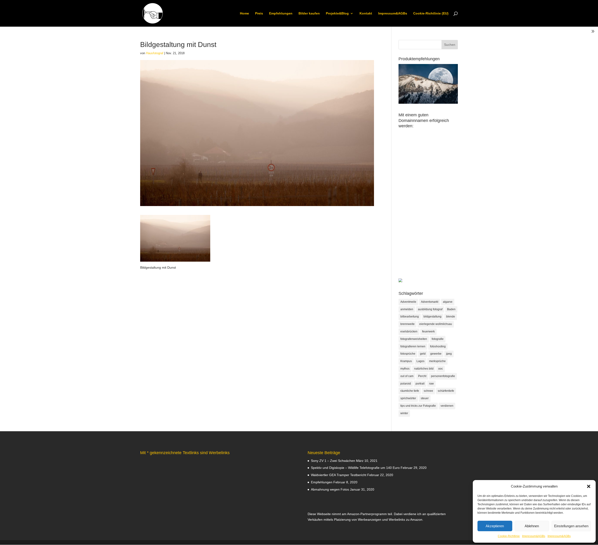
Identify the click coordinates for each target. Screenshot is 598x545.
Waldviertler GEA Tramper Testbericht (338, 475)
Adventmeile (408, 301)
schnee (428, 390)
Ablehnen (532, 526)
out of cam (406, 376)
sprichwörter (408, 398)
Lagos (420, 361)
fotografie (438, 339)
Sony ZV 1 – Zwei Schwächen (333, 461)
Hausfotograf (154, 53)
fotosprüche (407, 353)
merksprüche (437, 361)
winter (404, 413)
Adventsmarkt (429, 301)
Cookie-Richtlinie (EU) (430, 13)
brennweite (407, 324)
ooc (440, 368)
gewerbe (435, 353)
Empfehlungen (280, 13)
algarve (447, 301)
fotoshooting (438, 346)
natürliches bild (424, 368)
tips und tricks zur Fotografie (418, 405)
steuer (425, 398)
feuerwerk (428, 331)
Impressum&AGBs (533, 536)
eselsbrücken (408, 331)
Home (244, 13)
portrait (420, 383)
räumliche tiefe (409, 390)
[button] (588, 486)
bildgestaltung (432, 316)
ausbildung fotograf (430, 309)
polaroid (405, 383)
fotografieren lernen (412, 346)
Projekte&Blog (337, 13)
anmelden (406, 309)
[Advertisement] (428, 208)
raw (431, 383)
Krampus (406, 361)
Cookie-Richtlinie (509, 536)
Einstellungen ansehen (571, 526)
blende (450, 316)
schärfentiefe (446, 390)
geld (423, 353)
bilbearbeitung (409, 316)
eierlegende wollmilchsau (435, 324)
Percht (422, 376)
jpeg (449, 353)
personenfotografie (443, 376)
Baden (451, 309)
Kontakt (366, 13)
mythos (404, 368)
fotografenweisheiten (413, 339)
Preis (259, 13)
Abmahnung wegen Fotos (330, 489)
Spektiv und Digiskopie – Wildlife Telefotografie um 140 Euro (355, 468)
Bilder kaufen (309, 13)
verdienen (447, 405)
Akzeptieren (495, 526)
